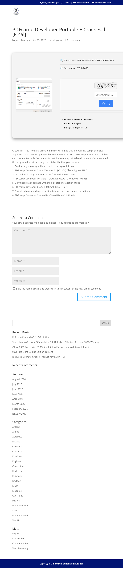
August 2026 (19, 379)
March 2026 (18, 403)
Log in (15, 533)
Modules (17, 490)
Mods (15, 485)
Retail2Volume (20, 505)
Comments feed (20, 543)
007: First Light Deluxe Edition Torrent (32, 351)
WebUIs (16, 520)
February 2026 (20, 408)
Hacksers (17, 471)
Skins (15, 510)
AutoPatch (17, 436)
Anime (15, 431)
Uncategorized (56, 40)
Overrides (17, 495)
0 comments (73, 40)
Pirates (16, 500)
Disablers (17, 456)
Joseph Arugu (23, 40)
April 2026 (17, 398)
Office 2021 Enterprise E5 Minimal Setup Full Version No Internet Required (52, 347)
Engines (16, 461)
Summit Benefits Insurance (68, 563)
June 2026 (17, 389)
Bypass (16, 441)
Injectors (17, 475)
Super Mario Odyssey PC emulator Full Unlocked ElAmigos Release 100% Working (55, 342)
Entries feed (18, 538)
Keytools (16, 480)
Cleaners (17, 446)
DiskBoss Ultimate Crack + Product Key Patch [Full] (39, 356)
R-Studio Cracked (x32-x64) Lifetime (31, 337)
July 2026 (17, 384)
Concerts (17, 451)
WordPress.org (20, 548)
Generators (18, 466)
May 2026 (17, 393)
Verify (106, 103)
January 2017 (19, 413)
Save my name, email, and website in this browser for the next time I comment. (58, 288)
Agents (16, 426)
